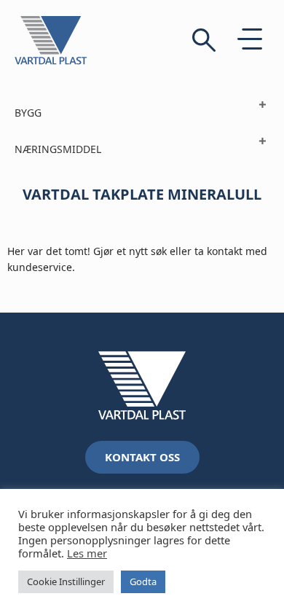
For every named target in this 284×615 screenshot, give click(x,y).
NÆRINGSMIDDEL (58, 149)
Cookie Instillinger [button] (66, 581)
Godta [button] (143, 581)
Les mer (87, 553)
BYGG (28, 113)
